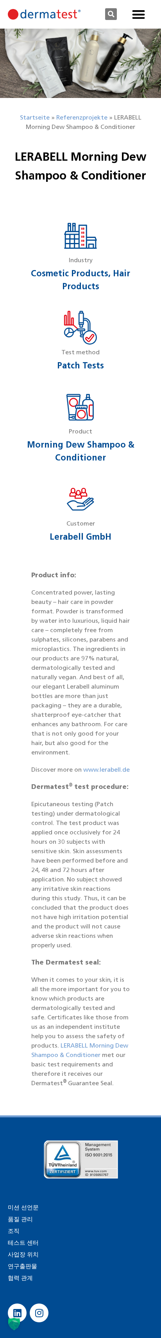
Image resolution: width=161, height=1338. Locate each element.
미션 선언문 (23, 1207)
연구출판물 (22, 1266)
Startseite (35, 117)
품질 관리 (20, 1219)
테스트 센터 (23, 1242)
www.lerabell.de (106, 769)
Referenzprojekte (81, 117)
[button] (111, 14)
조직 (14, 1231)
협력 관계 (20, 1278)
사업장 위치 (23, 1254)
